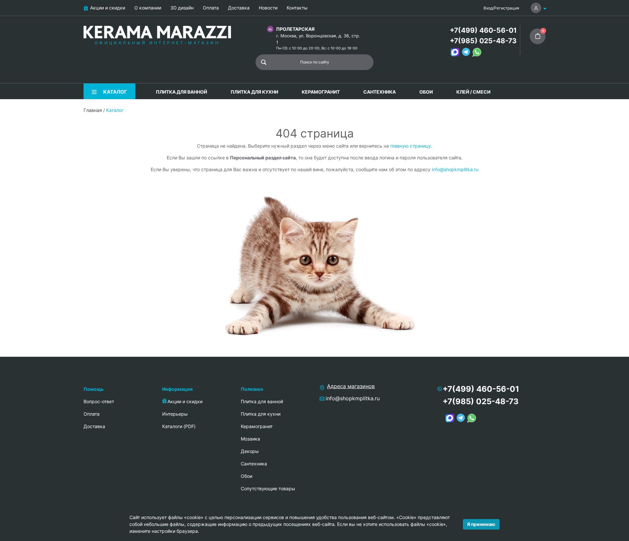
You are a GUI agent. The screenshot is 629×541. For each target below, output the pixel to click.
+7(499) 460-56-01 (483, 30)
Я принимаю (481, 524)
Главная (93, 110)
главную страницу (410, 146)
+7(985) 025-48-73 (483, 41)
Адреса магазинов (351, 386)
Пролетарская (295, 29)
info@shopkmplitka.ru (455, 169)
